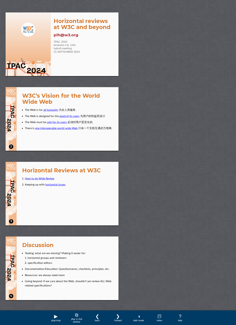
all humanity (50, 109)
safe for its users (57, 122)
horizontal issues (55, 184)
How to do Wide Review (39, 178)
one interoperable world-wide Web (56, 128)
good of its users (69, 116)
